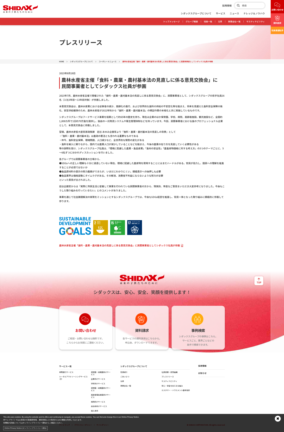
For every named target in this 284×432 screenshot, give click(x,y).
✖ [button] (277, 419)
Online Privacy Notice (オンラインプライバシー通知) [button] (25, 428)
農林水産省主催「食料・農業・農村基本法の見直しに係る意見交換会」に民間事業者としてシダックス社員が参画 (119, 245)
